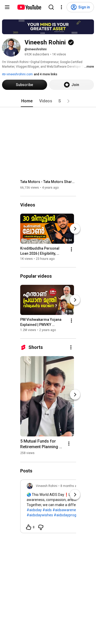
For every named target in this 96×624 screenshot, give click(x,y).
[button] (68, 101)
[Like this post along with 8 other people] (29, 527)
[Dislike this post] (41, 527)
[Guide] (7, 7)
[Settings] (61, 7)
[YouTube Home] (29, 7)
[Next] (75, 229)
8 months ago (70, 486)
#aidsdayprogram (68, 515)
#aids (47, 510)
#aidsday (34, 510)
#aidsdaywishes (40, 515)
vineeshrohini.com (19, 74)
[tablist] (48, 101)
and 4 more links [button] (45, 74)
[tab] (27, 101)
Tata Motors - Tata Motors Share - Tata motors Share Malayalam (48, 182)
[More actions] (71, 249)
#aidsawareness (66, 510)
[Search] (51, 7)
